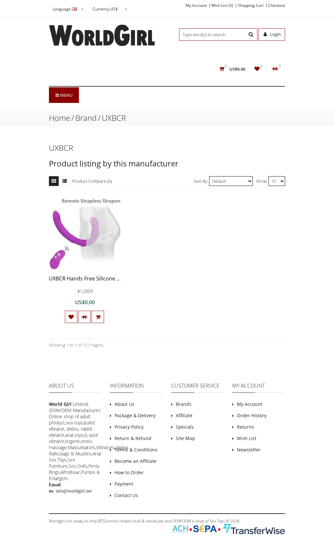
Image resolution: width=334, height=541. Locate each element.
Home (59, 117)
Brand (86, 117)
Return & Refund (132, 438)
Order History (251, 415)
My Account (196, 5)
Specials (185, 427)
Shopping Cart (251, 5)
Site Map (185, 438)
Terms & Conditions (136, 450)
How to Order (129, 472)
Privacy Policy (129, 427)
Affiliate (184, 415)
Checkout (276, 5)
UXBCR (114, 117)
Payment (123, 484)
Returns (245, 427)
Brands (183, 404)
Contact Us (126, 495)
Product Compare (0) (92, 181)
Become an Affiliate (135, 461)
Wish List (246, 438)
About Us (124, 404)
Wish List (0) (222, 5)
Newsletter (249, 450)
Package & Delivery (135, 415)
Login (275, 34)
